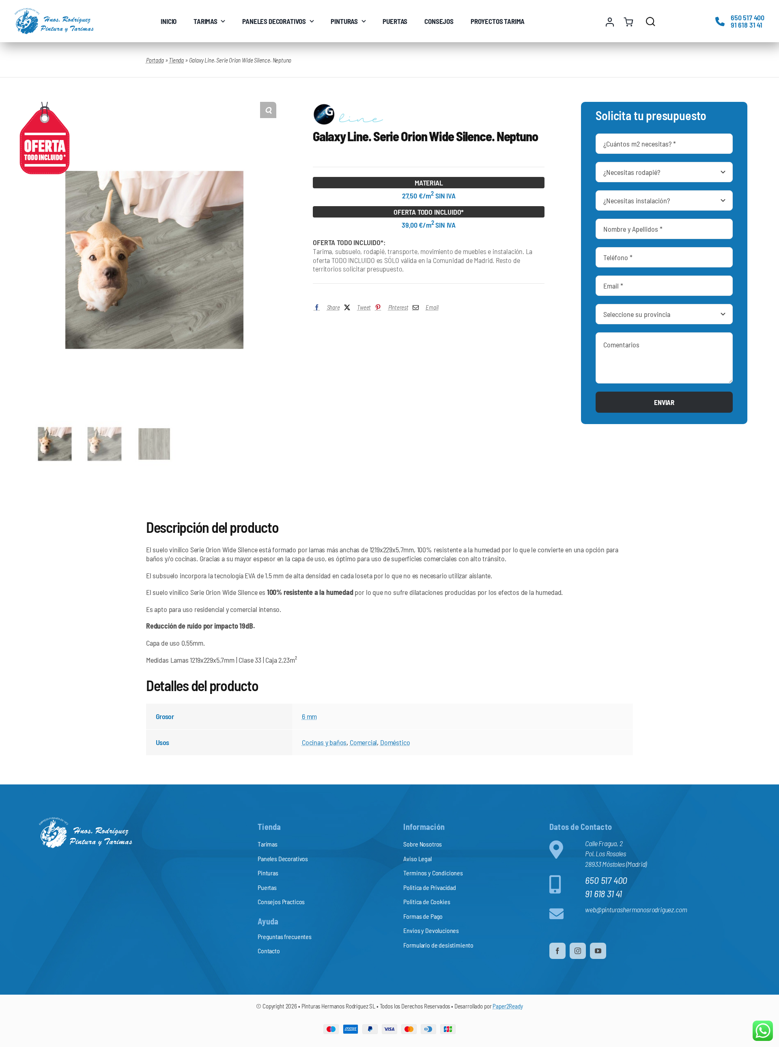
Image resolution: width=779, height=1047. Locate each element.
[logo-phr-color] (54, 11)
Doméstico (395, 742)
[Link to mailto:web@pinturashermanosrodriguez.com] (563, 914)
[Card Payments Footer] (389, 1027)
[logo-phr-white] (85, 820)
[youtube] (598, 951)
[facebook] (557, 951)
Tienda (176, 60)
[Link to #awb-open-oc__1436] (650, 21)
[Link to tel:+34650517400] (720, 21)
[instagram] (578, 951)
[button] (268, 110)
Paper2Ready (508, 1006)
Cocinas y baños (324, 742)
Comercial (363, 742)
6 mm (309, 716)
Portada (155, 60)
